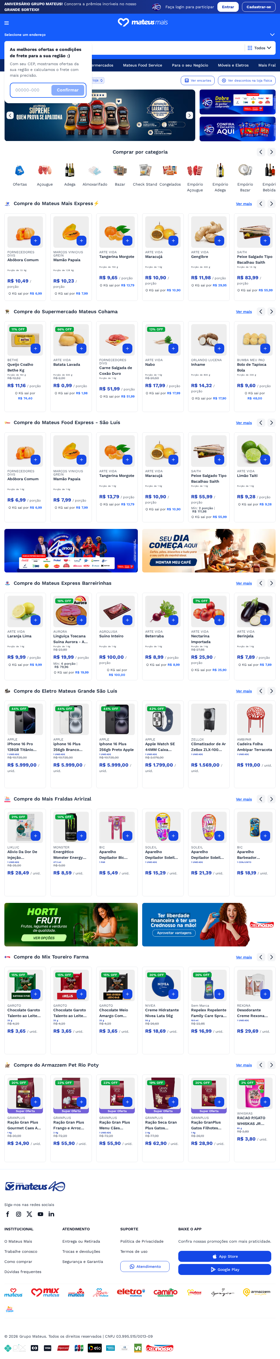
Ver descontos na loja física (250, 80)
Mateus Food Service (142, 65)
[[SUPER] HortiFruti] (71, 924)
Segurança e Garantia (82, 1261)
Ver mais (244, 203)
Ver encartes (201, 80)
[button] (25, 232)
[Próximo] (189, 115)
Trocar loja (89, 80)
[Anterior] (10, 115)
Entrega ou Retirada (81, 1241)
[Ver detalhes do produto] (25, 232)
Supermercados (98, 65)
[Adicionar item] (35, 241)
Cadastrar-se (259, 7)
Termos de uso (133, 1251)
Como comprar (18, 1261)
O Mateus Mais (18, 1241)
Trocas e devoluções (81, 1251)
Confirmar (68, 90)
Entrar (228, 7)
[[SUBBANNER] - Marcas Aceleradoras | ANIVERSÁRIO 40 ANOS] (238, 102)
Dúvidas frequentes (22, 1271)
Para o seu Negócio (190, 65)
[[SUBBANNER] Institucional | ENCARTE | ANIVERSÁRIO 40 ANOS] (238, 129)
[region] (99, 115)
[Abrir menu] (6, 23)
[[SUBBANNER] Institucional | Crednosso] (209, 924)
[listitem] (99, 115)
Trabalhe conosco (20, 1251)
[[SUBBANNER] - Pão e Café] (209, 550)
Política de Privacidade (142, 1241)
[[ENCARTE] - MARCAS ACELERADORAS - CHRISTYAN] (71, 550)
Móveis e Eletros (233, 65)
